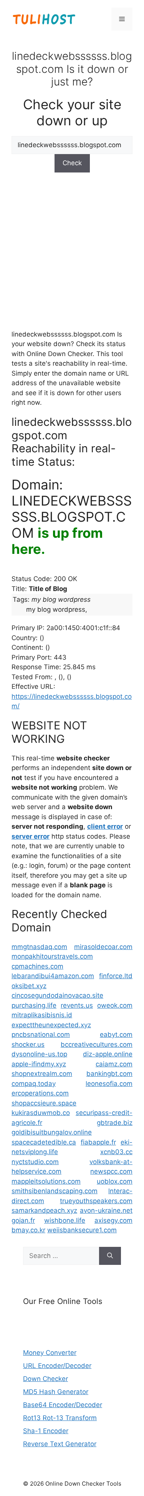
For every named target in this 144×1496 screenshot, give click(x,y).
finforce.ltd (115, 976)
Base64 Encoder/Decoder (62, 1405)
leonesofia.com (109, 1083)
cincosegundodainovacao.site (57, 995)
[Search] (110, 1256)
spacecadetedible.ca (44, 1142)
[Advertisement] (72, 250)
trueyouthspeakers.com (96, 1201)
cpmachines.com (37, 966)
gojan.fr (23, 1220)
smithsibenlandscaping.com (55, 1191)
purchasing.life (34, 1005)
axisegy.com (113, 1220)
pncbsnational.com (41, 1034)
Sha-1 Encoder (45, 1431)
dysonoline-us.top (39, 1054)
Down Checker (45, 1379)
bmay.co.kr (28, 1230)
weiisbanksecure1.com (82, 1230)
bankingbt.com (109, 1073)
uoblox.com (114, 1181)
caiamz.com (114, 1064)
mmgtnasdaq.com (39, 947)
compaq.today (34, 1083)
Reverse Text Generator (59, 1444)
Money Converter (49, 1352)
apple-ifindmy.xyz (39, 1064)
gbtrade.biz (114, 1123)
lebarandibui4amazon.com (53, 976)
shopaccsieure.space (44, 1103)
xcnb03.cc (116, 1152)
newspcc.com (111, 1171)
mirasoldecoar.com (103, 947)
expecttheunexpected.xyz (51, 1025)
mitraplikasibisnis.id (42, 1015)
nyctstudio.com (35, 1162)
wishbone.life (64, 1220)
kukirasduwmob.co (41, 1113)
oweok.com (114, 1005)
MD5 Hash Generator (55, 1392)
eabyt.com (116, 1034)
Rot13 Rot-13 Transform (60, 1418)
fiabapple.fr (98, 1142)
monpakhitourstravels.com (52, 956)
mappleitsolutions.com (46, 1181)
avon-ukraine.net (106, 1210)
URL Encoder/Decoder (57, 1366)
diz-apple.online (107, 1054)
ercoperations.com (40, 1093)
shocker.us (28, 1044)
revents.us (77, 1005)
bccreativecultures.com (96, 1044)
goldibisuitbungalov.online (52, 1132)
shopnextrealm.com (42, 1073)
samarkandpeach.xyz (44, 1210)
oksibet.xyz (29, 986)
